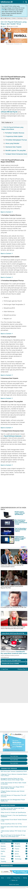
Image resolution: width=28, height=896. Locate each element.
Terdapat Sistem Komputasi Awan (16, 154)
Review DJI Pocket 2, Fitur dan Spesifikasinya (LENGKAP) (14, 816)
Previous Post (22, 669)
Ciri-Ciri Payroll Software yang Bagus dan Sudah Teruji (14, 23)
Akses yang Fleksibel (12, 143)
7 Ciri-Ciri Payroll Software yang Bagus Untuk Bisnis (12, 128)
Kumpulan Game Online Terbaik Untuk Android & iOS (14, 827)
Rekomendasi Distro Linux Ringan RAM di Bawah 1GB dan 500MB (12, 787)
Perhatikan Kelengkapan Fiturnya (16, 140)
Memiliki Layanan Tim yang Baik (15, 150)
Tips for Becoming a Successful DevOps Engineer (20, 530)
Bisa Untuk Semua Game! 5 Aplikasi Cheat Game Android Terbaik (21, 522)
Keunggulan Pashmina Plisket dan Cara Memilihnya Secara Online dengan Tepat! (12, 779)
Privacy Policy (16, 878)
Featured (3, 848)
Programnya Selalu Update (14, 136)
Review (3, 859)
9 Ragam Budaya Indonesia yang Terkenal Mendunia (12, 791)
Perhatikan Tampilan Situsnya (14, 133)
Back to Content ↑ (7, 212)
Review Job (14, 880)
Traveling (3, 861)
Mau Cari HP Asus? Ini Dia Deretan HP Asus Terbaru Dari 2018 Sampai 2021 (13, 835)
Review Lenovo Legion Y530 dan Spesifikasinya (20, 513)
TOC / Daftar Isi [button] (6, 122)
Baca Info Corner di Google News (11, 660)
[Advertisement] (14, 60)
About (2, 878)
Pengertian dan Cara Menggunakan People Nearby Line (13, 800)
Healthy (3, 851)
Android (3, 843)
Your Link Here (14, 756)
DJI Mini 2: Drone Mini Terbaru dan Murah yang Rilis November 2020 (12, 808)
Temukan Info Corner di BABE (10, 663)
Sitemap (25, 878)
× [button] (26, 5)
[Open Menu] (23, 2)
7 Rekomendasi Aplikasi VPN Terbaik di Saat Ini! (13, 831)
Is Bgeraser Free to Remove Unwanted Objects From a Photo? (14, 774)
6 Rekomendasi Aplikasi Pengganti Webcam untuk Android (20, 538)
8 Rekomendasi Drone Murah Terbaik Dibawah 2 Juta (14, 820)
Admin (4, 26)
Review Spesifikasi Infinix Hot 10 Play (11, 824)
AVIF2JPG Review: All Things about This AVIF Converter (13, 796)
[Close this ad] (27, 887)
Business (3, 846)
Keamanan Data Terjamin (14, 147)
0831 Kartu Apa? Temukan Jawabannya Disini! (14, 771)
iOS (2, 853)
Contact (9, 878)
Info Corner (16, 884)
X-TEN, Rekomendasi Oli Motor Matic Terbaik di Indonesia (13, 783)
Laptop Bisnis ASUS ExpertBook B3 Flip (12, 633)
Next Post (5, 669)
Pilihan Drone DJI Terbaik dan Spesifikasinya (13, 812)
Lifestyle (3, 856)
